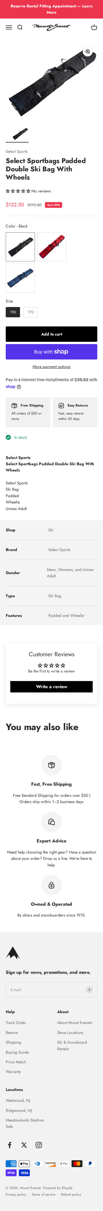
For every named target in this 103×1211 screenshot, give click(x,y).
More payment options (51, 366)
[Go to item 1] (20, 135)
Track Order (16, 1022)
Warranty (13, 1071)
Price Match (16, 1062)
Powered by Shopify (57, 1187)
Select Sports (17, 151)
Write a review (51, 686)
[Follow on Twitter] (24, 1145)
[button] (18, 191)
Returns (12, 1032)
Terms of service (43, 1194)
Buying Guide (17, 1052)
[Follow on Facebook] (9, 1145)
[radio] (20, 246)
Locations (14, 1089)
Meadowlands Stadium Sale (25, 1123)
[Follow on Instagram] (39, 1145)
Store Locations (70, 1032)
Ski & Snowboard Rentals (72, 1045)
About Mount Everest (74, 1022)
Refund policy (71, 1194)
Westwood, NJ (18, 1100)
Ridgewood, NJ (19, 1110)
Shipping (13, 1042)
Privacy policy (16, 1194)
